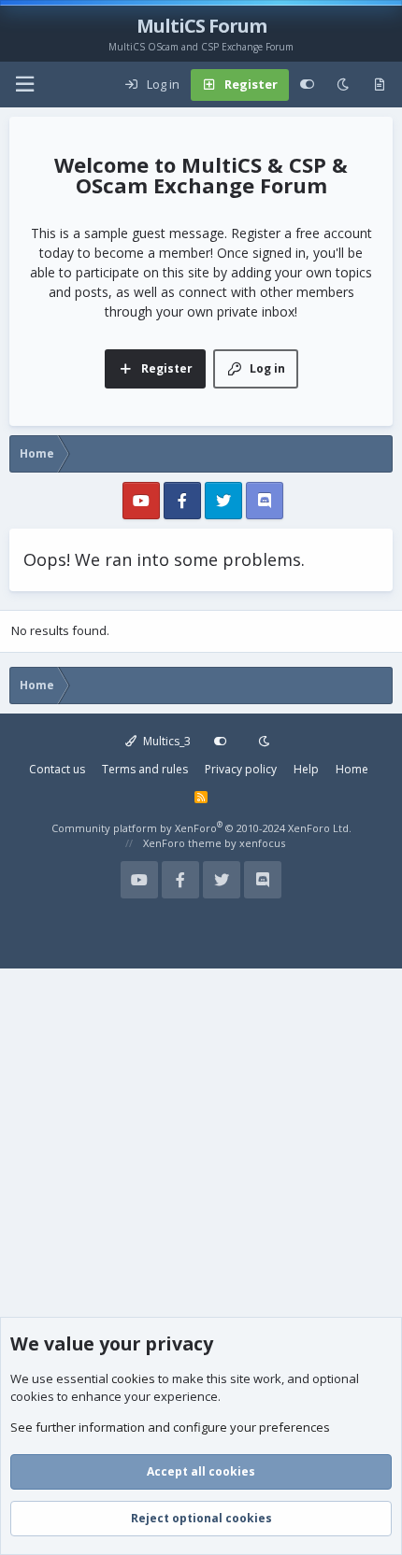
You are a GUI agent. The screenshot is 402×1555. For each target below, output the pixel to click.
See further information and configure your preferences (170, 1427)
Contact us (57, 769)
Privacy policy (241, 769)
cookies (133, 1378)
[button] (24, 84)
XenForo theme (182, 843)
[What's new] (379, 85)
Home (352, 769)
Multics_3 (165, 741)
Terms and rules (145, 769)
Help (306, 769)
